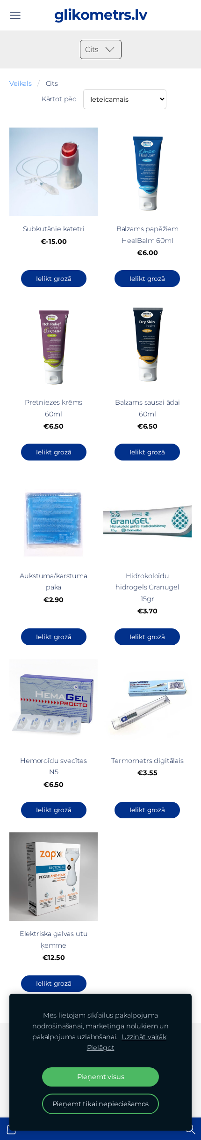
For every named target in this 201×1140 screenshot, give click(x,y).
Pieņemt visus (100, 1076)
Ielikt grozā (54, 278)
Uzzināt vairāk (144, 1037)
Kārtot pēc (59, 99)
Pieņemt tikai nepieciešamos (100, 1104)
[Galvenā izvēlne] (15, 15)
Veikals (20, 83)
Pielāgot (101, 1047)
